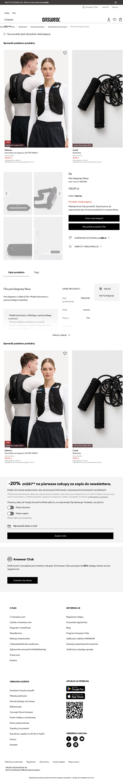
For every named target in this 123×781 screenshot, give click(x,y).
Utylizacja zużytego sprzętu (79, 649)
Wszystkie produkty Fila (94, 226)
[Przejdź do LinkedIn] (75, 745)
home (7, 26)
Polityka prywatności (14, 762)
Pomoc (13, 739)
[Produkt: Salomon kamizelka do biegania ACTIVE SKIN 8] (36, 99)
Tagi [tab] (36, 272)
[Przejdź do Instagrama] (75, 738)
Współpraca (16, 633)
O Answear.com (17, 617)
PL (24, 770)
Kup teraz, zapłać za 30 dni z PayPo (27, 733)
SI (28, 770)
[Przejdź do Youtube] (82, 738)
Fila (70, 173)
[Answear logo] (51, 20)
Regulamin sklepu (75, 617)
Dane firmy (44, 762)
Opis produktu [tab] (16, 272)
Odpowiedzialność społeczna (24, 644)
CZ (12, 770)
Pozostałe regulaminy (76, 622)
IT (22, 770)
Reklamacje (15, 706)
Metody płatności (18, 696)
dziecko (9, 19)
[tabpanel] (61, 307)
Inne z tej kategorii (94, 218)
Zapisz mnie (60, 535)
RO (26, 770)
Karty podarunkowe (19, 723)
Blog (68, 627)
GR (14, 770)
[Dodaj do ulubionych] (65, 53)
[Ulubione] (114, 19)
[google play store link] (75, 688)
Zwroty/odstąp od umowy (22, 701)
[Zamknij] (115, 2)
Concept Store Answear (21, 712)
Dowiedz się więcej (22, 580)
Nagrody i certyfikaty (20, 627)
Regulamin (31, 762)
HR (17, 770)
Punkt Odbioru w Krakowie (23, 717)
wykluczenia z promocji (98, 497)
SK (30, 770)
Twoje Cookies (59, 762)
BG (7, 770)
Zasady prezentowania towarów (82, 644)
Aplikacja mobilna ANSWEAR (80, 638)
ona (6, 12)
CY (9, 770)
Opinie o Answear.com (21, 622)
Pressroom (15, 655)
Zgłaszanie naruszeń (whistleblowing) (28, 649)
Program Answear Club (77, 633)
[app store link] (75, 696)
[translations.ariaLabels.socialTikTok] (68, 745)
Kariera (13, 660)
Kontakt (14, 744)
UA (32, 770)
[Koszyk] (120, 19)
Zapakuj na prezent (19, 728)
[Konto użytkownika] (109, 19)
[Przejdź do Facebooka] (68, 738)
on (14, 12)
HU (19, 770)
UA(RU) (37, 770)
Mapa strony (74, 762)
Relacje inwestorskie (20, 638)
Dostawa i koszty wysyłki (22, 690)
